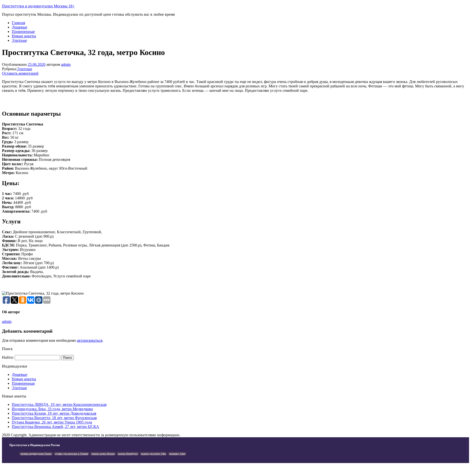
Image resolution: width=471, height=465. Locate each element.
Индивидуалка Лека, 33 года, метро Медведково (52, 409)
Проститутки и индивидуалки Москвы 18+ (38, 6)
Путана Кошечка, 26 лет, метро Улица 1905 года (52, 422)
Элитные (19, 40)
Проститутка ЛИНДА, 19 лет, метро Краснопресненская (59, 404)
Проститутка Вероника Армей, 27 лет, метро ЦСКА (55, 426)
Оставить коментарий (20, 73)
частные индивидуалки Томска (36, 453)
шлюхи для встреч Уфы (153, 453)
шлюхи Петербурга (128, 453)
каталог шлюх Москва (103, 453)
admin (66, 64)
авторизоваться (89, 340)
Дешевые (19, 27)
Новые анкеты (24, 36)
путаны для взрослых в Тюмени (71, 453)
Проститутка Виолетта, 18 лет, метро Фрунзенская (54, 418)
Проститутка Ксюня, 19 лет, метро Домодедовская (54, 413)
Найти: (8, 357)
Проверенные (23, 31)
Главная (18, 23)
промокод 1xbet (177, 453)
